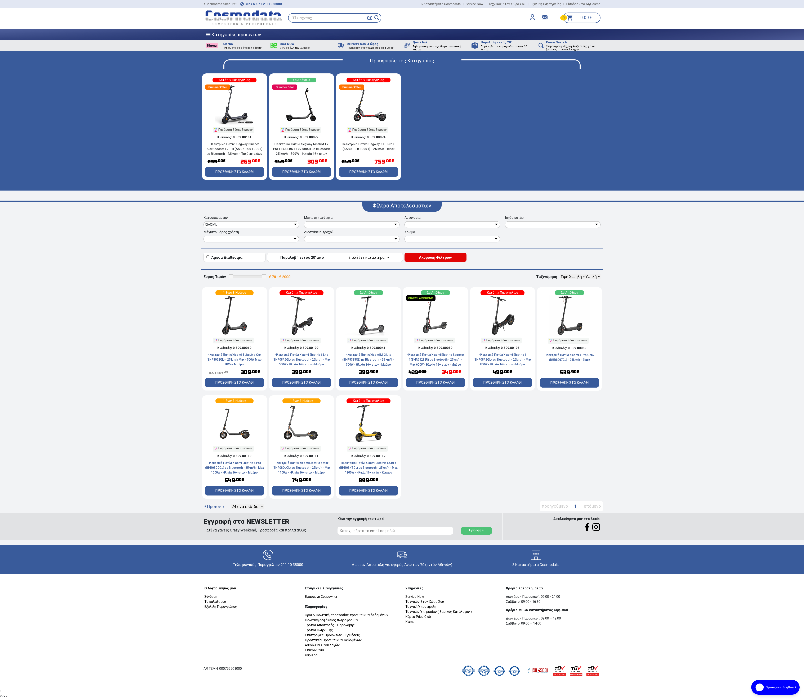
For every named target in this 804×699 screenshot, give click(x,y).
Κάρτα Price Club (418, 617)
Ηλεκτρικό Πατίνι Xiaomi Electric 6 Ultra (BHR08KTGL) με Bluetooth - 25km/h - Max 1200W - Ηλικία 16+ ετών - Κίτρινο (368, 467)
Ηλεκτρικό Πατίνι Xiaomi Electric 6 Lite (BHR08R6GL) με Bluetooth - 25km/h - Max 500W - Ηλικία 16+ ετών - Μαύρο (301, 359)
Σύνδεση (210, 597)
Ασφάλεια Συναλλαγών (322, 645)
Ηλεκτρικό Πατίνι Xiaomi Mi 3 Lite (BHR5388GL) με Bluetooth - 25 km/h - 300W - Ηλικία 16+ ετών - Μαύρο (368, 359)
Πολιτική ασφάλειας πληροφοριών (331, 620)
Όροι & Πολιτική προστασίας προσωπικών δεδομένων (346, 615)
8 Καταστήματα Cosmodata (441, 4)
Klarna (409, 622)
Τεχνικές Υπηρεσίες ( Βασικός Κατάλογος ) (438, 612)
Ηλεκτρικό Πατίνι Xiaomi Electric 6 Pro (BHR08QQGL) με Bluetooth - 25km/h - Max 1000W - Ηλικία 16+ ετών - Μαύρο (234, 467)
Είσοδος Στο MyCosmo (583, 4)
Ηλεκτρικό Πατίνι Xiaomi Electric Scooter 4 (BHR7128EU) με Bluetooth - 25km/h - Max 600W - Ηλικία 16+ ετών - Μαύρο (435, 359)
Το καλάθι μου (215, 602)
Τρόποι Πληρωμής (319, 630)
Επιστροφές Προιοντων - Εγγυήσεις (332, 635)
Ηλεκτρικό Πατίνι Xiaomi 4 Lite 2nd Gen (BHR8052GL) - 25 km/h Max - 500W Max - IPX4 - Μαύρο (234, 359)
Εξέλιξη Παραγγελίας (546, 4)
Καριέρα (311, 655)
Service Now (474, 4)
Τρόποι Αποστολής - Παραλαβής (330, 625)
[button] (376, 17)
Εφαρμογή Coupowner (321, 597)
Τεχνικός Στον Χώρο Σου (507, 4)
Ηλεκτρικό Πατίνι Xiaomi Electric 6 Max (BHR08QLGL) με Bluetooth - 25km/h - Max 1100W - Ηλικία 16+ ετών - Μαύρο (301, 467)
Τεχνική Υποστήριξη (420, 607)
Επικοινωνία (314, 650)
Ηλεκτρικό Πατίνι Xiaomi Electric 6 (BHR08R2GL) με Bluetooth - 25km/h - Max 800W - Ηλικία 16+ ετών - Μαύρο (502, 359)
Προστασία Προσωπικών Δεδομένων (333, 640)
